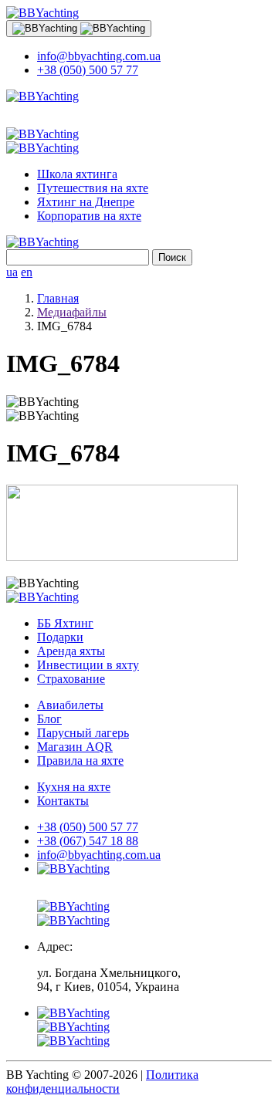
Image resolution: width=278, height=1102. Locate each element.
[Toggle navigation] (78, 28)
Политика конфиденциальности (102, 1081)
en (26, 272)
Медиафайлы (72, 312)
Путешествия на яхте (92, 187)
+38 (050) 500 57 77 (87, 69)
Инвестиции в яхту (88, 664)
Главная (58, 298)
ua (12, 272)
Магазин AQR (75, 746)
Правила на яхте (80, 760)
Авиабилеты (70, 705)
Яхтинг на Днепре (85, 201)
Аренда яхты (71, 650)
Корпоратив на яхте (89, 215)
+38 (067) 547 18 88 (87, 840)
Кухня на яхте (73, 786)
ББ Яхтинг (65, 623)
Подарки (60, 637)
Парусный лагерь (83, 732)
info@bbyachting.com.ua (99, 56)
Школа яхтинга (77, 174)
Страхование (71, 678)
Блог (49, 718)
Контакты (63, 800)
